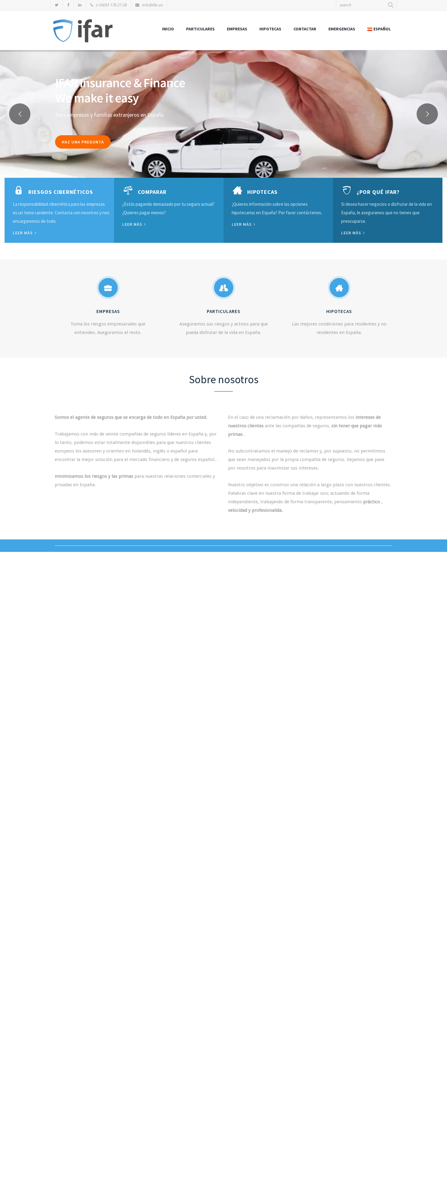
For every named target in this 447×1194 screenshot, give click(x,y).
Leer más (23, 233)
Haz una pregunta (83, 142)
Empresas (237, 29)
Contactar (304, 29)
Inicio (168, 29)
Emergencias (341, 29)
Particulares (200, 29)
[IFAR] (83, 33)
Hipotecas (270, 29)
